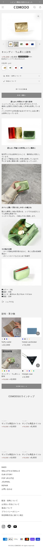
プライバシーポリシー (10, 511)
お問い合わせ (7, 489)
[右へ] (39, 2)
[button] (34, 7)
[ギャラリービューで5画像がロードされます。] (32, 44)
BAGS (4, 467)
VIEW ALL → (21, 386)
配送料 (3, 59)
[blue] (20, 67)
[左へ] (3, 2)
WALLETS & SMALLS (11, 471)
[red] (15, 67)
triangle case (27, 374)
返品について (7, 508)
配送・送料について (10, 500)
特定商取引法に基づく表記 (12, 515)
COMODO (17, 545)
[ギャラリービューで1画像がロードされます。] (10, 44)
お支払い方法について (10, 504)
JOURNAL (6, 482)
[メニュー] (3, 7)
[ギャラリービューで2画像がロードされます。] (16, 44)
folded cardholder (29, 342)
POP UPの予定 (8, 478)
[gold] (4, 67)
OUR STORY (7, 474)
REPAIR (5, 485)
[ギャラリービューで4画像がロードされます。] (27, 44)
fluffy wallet (6, 342)
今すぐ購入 (21, 95)
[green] (9, 67)
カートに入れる (21, 89)
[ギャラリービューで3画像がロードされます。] (21, 44)
